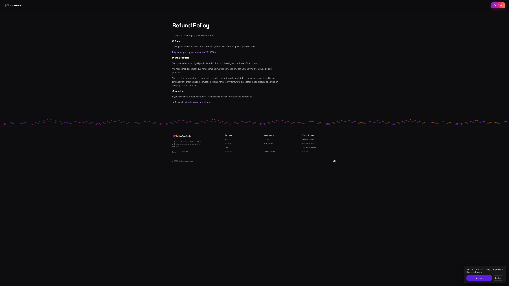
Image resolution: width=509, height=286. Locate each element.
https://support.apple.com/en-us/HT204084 (194, 52)
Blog (227, 147)
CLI (265, 147)
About (227, 139)
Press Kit (228, 151)
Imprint (305, 151)
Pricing (228, 143)
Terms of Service (309, 147)
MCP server (268, 143)
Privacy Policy (308, 139)
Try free (498, 5)
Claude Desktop (270, 151)
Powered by (176, 152)
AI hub (266, 139)
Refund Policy (308, 143)
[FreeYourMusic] (13, 5)
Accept (479, 278)
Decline (498, 278)
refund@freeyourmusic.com (198, 102)
